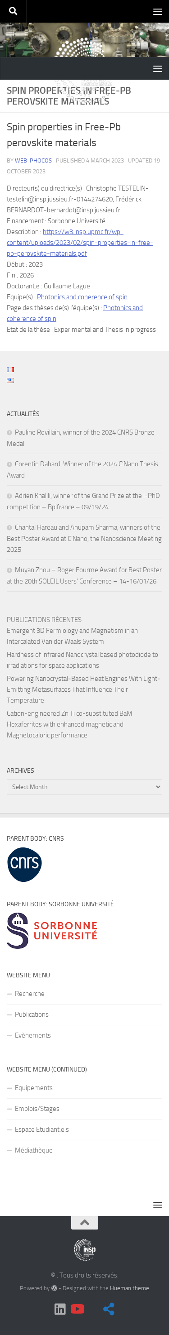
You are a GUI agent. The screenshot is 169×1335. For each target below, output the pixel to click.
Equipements (34, 1088)
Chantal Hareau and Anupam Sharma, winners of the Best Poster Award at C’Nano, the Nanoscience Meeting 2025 (84, 538)
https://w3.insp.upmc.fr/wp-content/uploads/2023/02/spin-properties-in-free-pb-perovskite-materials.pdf (80, 243)
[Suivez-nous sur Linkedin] (60, 1309)
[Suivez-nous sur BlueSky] (109, 1309)
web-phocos (33, 160)
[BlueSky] (93, 1310)
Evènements (33, 1035)
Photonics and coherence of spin (82, 297)
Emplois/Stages (37, 1109)
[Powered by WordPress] (54, 1288)
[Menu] (157, 11)
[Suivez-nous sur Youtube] (76, 1309)
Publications (32, 1014)
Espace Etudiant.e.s (42, 1129)
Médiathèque (34, 1150)
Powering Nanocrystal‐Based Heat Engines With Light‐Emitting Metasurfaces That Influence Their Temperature (83, 689)
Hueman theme (129, 1288)
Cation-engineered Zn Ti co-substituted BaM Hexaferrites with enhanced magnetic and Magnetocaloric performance (69, 724)
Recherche (30, 994)
